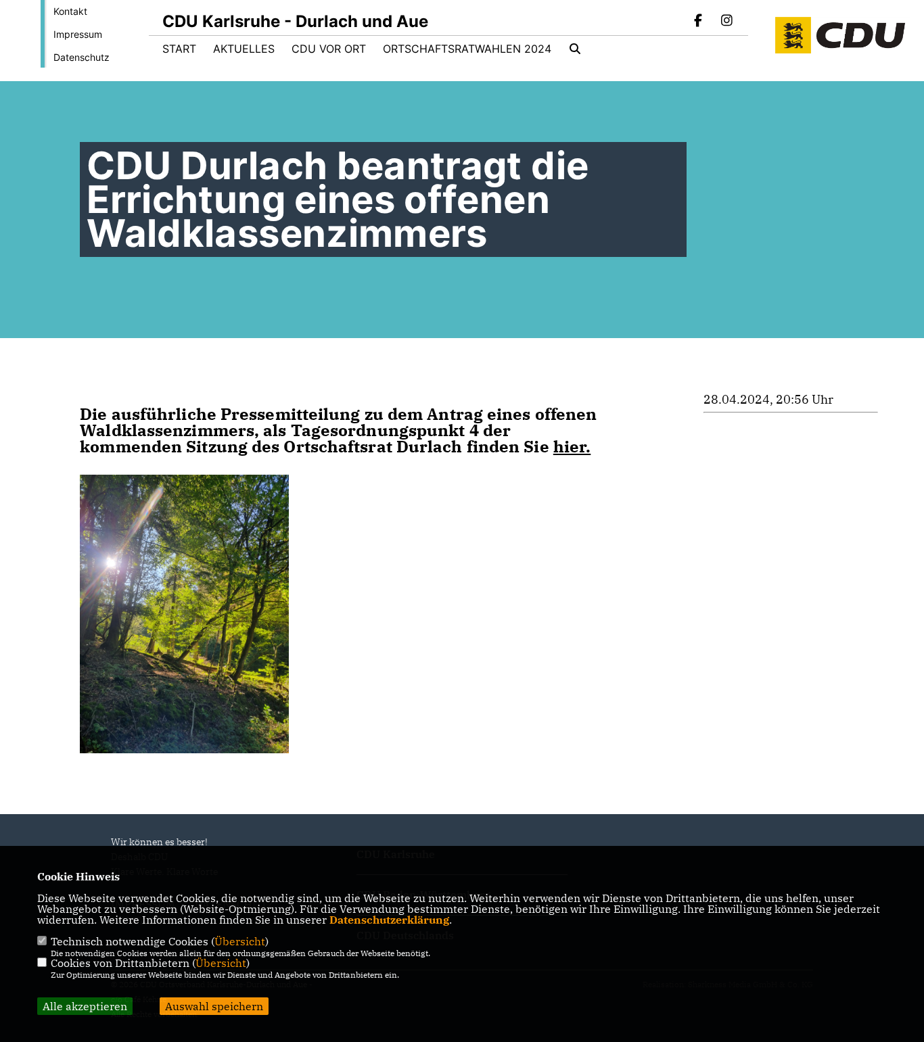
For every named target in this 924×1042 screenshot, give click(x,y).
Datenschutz (81, 57)
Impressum (77, 34)
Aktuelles (244, 48)
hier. (572, 446)
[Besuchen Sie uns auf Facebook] (699, 22)
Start (179, 48)
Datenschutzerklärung (389, 919)
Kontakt (70, 11)
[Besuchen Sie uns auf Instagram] (726, 22)
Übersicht (239, 941)
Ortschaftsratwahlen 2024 (467, 48)
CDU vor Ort (329, 48)
